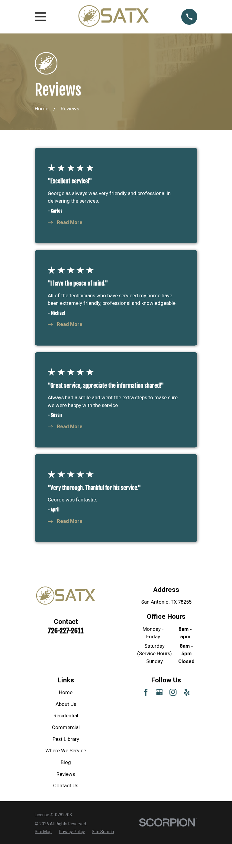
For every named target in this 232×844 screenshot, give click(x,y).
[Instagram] (172, 692)
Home (65, 692)
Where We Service (65, 751)
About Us (66, 704)
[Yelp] (186, 692)
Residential (65, 716)
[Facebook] (145, 692)
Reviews (65, 774)
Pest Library (66, 739)
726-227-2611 (66, 630)
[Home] (113, 16)
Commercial (66, 727)
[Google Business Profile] (159, 692)
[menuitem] (43, 832)
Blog (66, 762)
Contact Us (65, 786)
